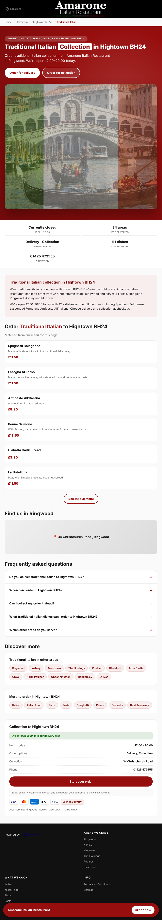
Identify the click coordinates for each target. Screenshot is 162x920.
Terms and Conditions (97, 884)
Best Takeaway (139, 705)
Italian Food (34, 705)
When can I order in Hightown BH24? (35, 590)
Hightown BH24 (42, 22)
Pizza (52, 705)
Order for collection (61, 73)
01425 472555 (42, 256)
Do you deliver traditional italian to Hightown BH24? (46, 577)
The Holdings (76, 668)
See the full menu (81, 499)
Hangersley (85, 676)
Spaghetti (83, 705)
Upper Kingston (61, 676)
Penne (100, 705)
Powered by (12, 834)
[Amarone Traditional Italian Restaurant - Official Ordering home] (81, 9)
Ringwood (18, 668)
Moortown (54, 668)
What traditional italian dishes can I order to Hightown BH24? (53, 616)
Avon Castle (136, 668)
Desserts (117, 705)
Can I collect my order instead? (31, 603)
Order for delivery (22, 73)
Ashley (36, 668)
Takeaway (22, 22)
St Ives (104, 676)
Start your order (81, 781)
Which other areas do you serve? (33, 630)
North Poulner (35, 676)
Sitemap (88, 889)
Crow (15, 676)
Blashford (115, 668)
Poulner (97, 668)
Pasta (66, 705)
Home (8, 22)
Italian (16, 705)
